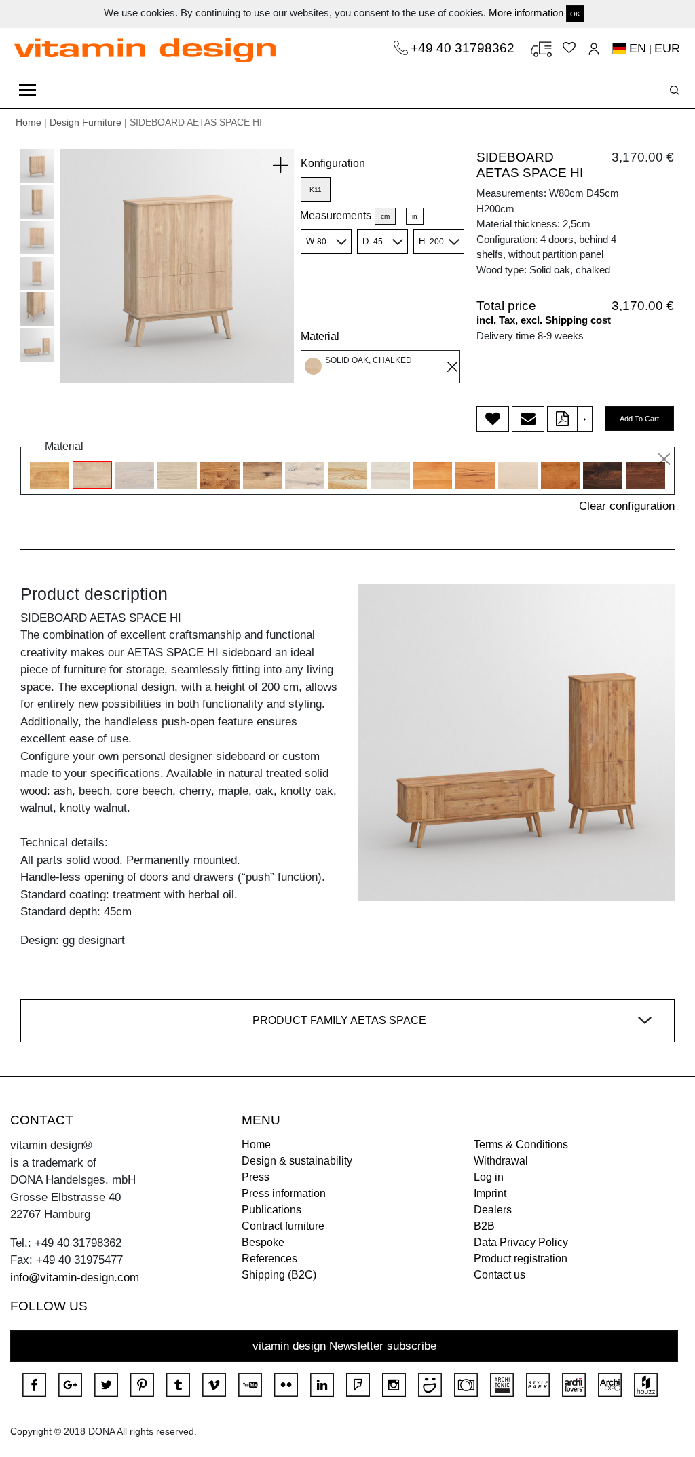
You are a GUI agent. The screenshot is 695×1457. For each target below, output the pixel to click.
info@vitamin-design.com (74, 1277)
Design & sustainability (297, 1161)
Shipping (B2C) (279, 1275)
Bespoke (263, 1242)
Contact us (499, 1275)
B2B (484, 1226)
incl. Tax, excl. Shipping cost (543, 320)
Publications (271, 1209)
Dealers (493, 1209)
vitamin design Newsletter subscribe (344, 1346)
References (269, 1258)
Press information (284, 1193)
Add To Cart (639, 419)
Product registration (520, 1258)
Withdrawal (501, 1161)
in (414, 216)
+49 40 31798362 (464, 48)
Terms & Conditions (521, 1144)
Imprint (490, 1193)
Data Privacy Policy (521, 1242)
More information (526, 12)
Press (255, 1177)
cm (385, 216)
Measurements (335, 215)
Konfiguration (333, 163)
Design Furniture (85, 122)
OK (575, 14)
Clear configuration (627, 505)
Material (320, 336)
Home (28, 122)
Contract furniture (283, 1226)
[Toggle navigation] (27, 89)
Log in (489, 1177)
